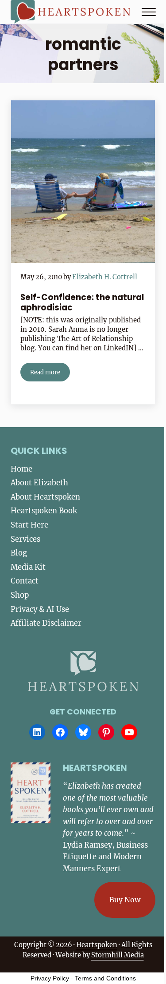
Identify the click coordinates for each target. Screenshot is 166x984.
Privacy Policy (50, 978)
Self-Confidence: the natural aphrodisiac (82, 302)
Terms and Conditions (105, 978)
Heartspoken (96, 945)
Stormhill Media (117, 955)
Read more (50, 374)
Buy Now (124, 899)
